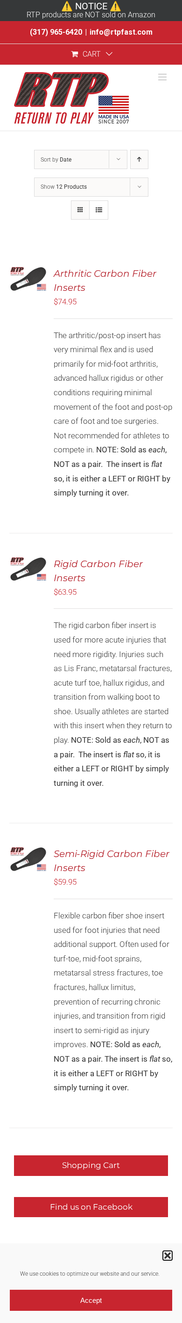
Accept (91, 1300)
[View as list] (99, 210)
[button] (167, 1255)
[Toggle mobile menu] (163, 77)
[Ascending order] (139, 159)
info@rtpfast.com (121, 32)
